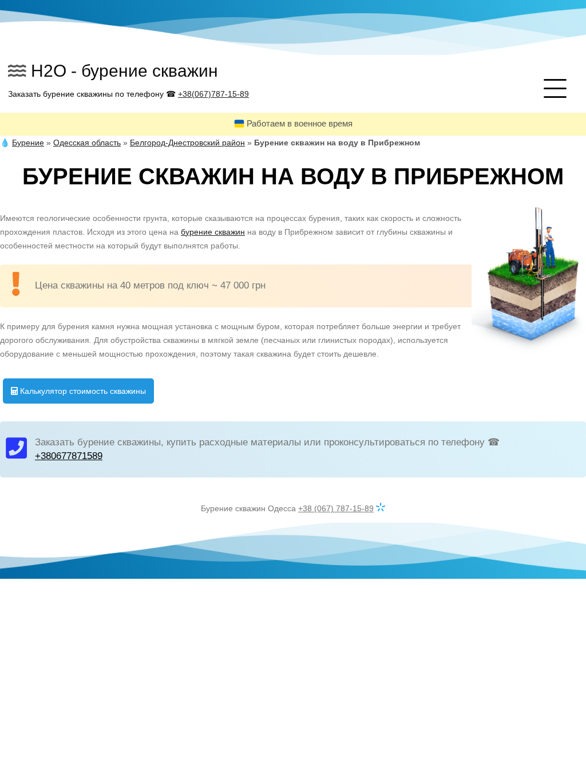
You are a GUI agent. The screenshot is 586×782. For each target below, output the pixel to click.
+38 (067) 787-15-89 (336, 508)
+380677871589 (68, 456)
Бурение (28, 142)
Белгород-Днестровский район (187, 142)
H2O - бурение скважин (124, 70)
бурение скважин (213, 231)
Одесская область (87, 142)
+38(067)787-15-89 (213, 93)
